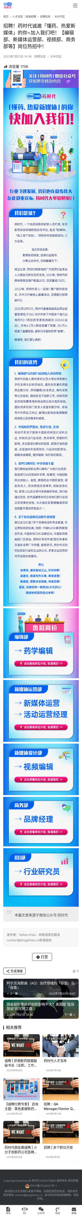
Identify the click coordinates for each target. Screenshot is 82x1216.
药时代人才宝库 (55, 1061)
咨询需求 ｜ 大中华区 (17, 1082)
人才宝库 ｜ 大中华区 (56, 1038)
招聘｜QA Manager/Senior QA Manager (59, 1106)
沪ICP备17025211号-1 (43, 1185)
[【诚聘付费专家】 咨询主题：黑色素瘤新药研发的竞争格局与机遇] (21, 1089)
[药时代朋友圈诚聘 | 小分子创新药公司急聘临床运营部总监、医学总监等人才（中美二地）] (21, 1132)
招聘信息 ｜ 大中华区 (48, 56)
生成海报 (16, 971)
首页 (6, 16)
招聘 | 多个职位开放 (58, 1147)
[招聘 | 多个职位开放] (60, 1132)
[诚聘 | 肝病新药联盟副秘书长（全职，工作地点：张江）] (21, 1045)
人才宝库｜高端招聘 (16, 1125)
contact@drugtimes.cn (28, 1195)
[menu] (75, 5)
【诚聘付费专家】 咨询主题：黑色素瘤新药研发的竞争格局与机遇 (21, 1106)
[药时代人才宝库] (60, 1045)
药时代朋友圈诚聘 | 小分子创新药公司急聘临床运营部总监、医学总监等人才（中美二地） (21, 1149)
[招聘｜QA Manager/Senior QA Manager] (60, 1089)
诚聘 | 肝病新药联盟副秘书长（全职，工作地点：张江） (21, 1063)
